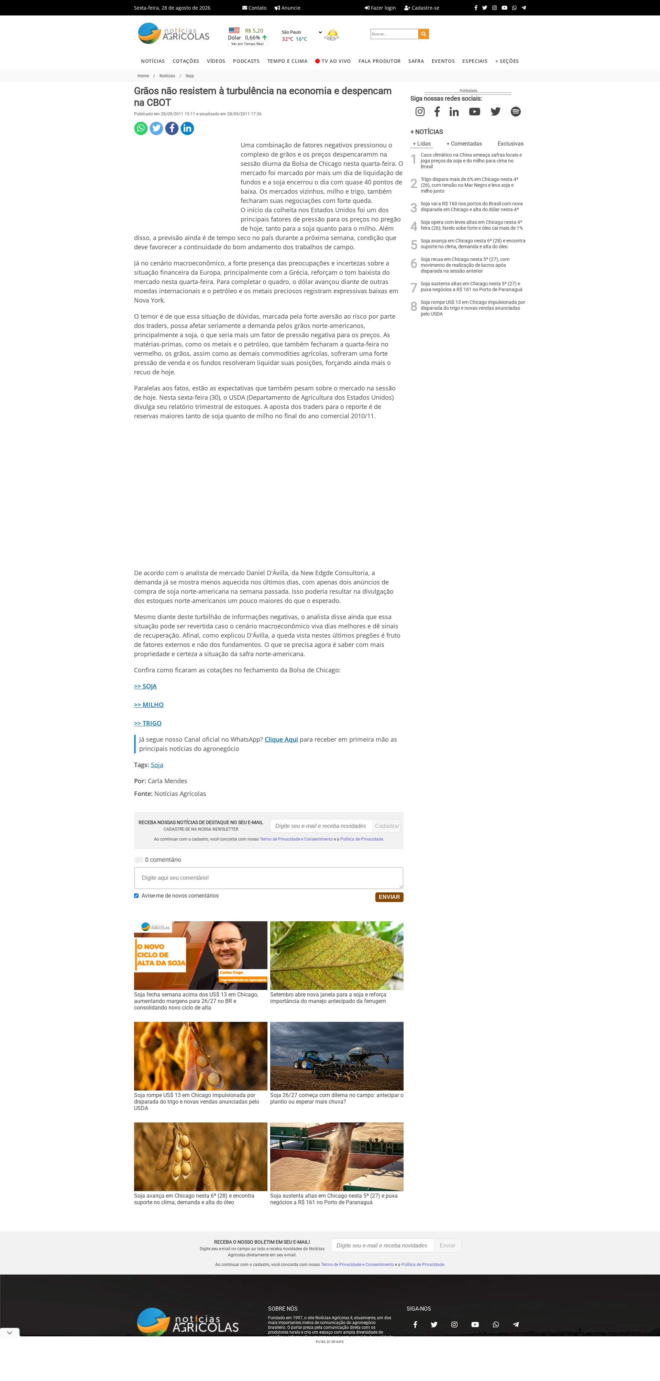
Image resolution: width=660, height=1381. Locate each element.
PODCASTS (246, 61)
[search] (424, 34)
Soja (157, 765)
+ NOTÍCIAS (426, 131)
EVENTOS (443, 61)
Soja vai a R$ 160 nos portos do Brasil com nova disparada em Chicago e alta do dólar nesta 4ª (472, 207)
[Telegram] (522, 7)
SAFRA (416, 61)
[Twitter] (483, 7)
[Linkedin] (187, 128)
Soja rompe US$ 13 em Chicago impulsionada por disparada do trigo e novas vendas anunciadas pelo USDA (473, 308)
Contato (256, 7)
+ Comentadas (464, 143)
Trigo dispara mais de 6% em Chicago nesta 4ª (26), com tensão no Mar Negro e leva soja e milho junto (469, 185)
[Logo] (173, 34)
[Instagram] (493, 7)
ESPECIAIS (474, 61)
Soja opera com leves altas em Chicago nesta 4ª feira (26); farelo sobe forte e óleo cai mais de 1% (472, 225)
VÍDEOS (216, 61)
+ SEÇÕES (507, 61)
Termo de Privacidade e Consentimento (296, 839)
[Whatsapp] (513, 7)
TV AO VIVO (336, 61)
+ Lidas (422, 143)
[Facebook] (474, 7)
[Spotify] (516, 112)
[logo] (194, 1322)
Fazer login (383, 7)
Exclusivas (511, 143)
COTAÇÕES (186, 61)
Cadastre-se (424, 7)
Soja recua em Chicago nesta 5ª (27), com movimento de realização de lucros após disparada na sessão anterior (465, 265)
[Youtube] (502, 7)
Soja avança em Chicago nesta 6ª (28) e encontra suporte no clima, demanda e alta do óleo (473, 244)
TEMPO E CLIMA (287, 61)
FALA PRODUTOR (380, 61)
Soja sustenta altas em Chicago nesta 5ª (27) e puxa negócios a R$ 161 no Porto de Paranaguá (471, 287)
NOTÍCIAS (153, 61)
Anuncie (290, 7)
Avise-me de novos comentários (180, 895)
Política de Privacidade (361, 839)
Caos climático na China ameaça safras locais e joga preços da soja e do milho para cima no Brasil (471, 161)
